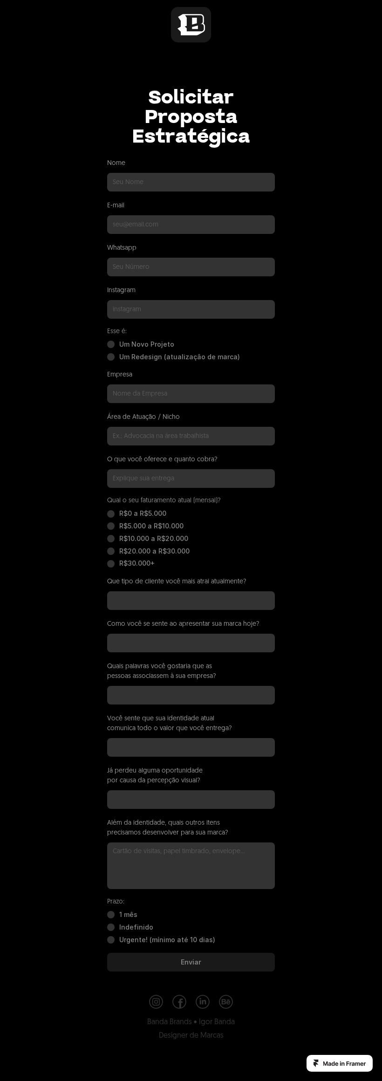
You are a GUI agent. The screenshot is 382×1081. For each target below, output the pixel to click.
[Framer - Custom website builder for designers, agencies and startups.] (340, 1063)
